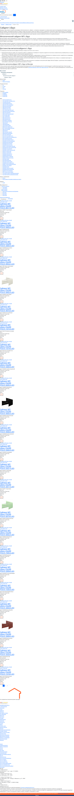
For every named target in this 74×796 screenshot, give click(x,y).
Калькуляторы (31, 22)
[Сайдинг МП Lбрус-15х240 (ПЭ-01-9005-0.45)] (6, 402)
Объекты (5, 22)
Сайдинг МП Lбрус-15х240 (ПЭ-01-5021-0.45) (7, 466)
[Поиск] (14, 15)
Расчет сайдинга (3, 760)
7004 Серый (5, 123)
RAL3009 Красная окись (8, 144)
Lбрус (4, 80)
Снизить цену (3, 6)
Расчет (1, 749)
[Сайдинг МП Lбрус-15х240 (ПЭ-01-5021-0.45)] (7, 461)
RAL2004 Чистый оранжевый (9, 141)
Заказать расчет (3, 7)
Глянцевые (5, 188)
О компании (21, 22)
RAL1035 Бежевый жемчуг (8, 139)
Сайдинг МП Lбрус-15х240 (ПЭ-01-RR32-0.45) (7, 262)
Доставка (2, 750)
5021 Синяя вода (6, 116)
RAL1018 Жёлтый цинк (7, 138)
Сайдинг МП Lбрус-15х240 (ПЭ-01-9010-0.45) (7, 308)
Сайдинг (4, 74)
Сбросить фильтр (5, 186)
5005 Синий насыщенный (8, 114)
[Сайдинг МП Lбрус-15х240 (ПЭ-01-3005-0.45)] (7, 239)
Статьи (1, 723)
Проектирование (3, 751)
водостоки (39, 67)
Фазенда (2, 740)
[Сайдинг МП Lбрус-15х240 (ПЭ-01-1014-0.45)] (7, 342)
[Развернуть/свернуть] (73, 72)
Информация (3, 719)
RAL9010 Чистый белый (7, 170)
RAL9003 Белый (6, 166)
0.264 (4, 182)
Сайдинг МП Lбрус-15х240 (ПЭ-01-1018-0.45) (7, 672)
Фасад (4, 178)
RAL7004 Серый (6, 159)
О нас (1, 709)
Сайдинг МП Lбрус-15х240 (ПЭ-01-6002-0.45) (7, 532)
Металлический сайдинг (9, 75)
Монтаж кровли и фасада (5, 754)
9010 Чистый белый (7, 134)
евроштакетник (45, 67)
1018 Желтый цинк (6, 102)
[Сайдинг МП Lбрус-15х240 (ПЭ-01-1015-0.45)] (7, 322)
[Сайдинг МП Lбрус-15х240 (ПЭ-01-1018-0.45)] (7, 667)
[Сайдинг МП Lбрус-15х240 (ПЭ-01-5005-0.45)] (7, 360)
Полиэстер (5, 96)
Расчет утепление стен (5, 764)
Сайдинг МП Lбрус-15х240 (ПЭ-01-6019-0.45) (7, 514)
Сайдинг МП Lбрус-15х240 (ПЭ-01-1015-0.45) (7, 327)
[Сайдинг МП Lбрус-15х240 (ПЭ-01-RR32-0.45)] (7, 257)
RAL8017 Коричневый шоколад (9, 164)
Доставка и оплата (4, 9)
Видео (1, 724)
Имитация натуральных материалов (10, 191)
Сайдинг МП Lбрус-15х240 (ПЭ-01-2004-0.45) (7, 569)
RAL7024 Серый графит (7, 161)
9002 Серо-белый (6, 129)
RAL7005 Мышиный (7, 160)
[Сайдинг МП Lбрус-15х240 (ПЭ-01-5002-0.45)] (7, 443)
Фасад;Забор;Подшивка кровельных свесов (12, 179)
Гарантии (2, 720)
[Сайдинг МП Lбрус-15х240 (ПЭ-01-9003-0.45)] (7, 220)
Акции (1, 744)
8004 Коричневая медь (7, 126)
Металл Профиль (6, 81)
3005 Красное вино (7, 107)
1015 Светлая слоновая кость (9, 101)
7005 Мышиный (6, 124)
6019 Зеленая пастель (7, 121)
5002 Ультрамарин (7, 112)
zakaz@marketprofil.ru (4, 705)
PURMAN (4, 93)
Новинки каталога (4, 745)
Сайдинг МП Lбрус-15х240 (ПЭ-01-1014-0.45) (7, 346)
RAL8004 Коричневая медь (8, 163)
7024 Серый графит (7, 125)
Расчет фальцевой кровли (5, 763)
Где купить (2, 767)
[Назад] (0, 72)
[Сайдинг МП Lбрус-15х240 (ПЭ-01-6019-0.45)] (6, 504)
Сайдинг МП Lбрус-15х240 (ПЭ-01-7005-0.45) (7, 551)
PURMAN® (5, 95)
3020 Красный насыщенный (8, 111)
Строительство (3, 753)
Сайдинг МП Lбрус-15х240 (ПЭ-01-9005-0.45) (7, 411)
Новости (8, 22)
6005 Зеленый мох (6, 119)
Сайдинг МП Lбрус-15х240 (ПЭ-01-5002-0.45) (7, 448)
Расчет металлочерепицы (5, 758)
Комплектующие (3, 738)
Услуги (1, 22)
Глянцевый (5, 190)
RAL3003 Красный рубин (8, 142)
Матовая (4, 192)
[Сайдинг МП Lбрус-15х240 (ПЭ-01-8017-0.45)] (7, 201)
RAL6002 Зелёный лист (7, 154)
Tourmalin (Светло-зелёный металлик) (11, 173)
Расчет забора (3, 759)
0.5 (3, 85)
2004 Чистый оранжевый (8, 104)
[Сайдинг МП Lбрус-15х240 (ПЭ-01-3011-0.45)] (7, 480)
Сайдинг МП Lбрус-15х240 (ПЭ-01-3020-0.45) (7, 652)
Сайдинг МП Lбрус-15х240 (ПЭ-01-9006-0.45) (7, 429)
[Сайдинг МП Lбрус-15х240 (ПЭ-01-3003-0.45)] (7, 601)
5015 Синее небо (6, 115)
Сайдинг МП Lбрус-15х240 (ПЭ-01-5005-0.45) (7, 365)
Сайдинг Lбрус (8, 77)
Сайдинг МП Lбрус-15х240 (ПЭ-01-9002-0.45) (7, 290)
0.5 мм (4, 86)
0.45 (3, 87)
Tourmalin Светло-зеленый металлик (10, 174)
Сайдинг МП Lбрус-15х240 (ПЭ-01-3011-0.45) (7, 484)
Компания (2, 708)
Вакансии (26, 22)
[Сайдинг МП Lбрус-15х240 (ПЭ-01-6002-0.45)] (7, 528)
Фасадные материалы (6, 72)
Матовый (5, 194)
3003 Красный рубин (7, 106)
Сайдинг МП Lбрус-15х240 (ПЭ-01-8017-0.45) (7, 205)
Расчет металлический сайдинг (6, 766)
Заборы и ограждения (4, 737)
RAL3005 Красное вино (7, 143)
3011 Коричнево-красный (8, 110)
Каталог (1, 728)
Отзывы (16, 22)
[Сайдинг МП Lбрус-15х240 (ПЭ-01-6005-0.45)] (7, 378)
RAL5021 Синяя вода (7, 152)
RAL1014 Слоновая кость (8, 135)
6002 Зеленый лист (7, 117)
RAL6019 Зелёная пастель (8, 157)
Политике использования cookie (63, 793)
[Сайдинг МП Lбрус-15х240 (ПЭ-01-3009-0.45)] (6, 624)
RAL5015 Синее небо (7, 151)
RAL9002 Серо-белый (7, 165)
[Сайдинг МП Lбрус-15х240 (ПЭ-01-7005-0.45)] (7, 546)
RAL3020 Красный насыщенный (9, 147)
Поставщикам (3, 714)
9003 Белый (5, 130)
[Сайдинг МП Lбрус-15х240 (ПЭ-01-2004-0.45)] (7, 564)
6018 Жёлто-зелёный (7, 120)
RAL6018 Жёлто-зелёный (8, 156)
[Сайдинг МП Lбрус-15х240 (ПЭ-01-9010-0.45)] (7, 304)
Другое (1, 755)
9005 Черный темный (7, 132)
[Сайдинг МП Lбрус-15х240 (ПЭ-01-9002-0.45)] (6, 280)
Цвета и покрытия (4, 746)
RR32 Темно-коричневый (8, 172)
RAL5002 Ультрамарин (7, 148)
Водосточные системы (5, 732)
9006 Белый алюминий (7, 133)
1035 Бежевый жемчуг (7, 103)
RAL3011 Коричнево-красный (9, 146)
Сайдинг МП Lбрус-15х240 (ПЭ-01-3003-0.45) (7, 606)
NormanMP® (5, 92)
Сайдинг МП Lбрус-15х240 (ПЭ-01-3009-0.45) (7, 634)
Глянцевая (5, 187)
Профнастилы (3, 733)
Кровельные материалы (5, 729)
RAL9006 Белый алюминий (8, 169)
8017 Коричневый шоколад (8, 128)
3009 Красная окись (7, 108)
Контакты (2, 2)
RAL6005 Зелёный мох (7, 155)
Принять (37, 795)
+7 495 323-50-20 (3, 16)
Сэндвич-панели (3, 731)
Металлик (5, 195)
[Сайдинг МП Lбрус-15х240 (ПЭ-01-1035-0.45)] (7, 583)
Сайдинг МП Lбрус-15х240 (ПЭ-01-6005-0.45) (7, 383)
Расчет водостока (4, 762)
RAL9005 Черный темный (8, 168)
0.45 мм (4, 89)
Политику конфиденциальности (27, 787)
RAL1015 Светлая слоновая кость (10, 137)
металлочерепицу (32, 67)
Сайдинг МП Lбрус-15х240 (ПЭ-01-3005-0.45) (7, 243)
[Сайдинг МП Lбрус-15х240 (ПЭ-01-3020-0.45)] (7, 648)
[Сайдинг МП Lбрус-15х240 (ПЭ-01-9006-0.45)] (7, 425)
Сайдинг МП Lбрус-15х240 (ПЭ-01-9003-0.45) (7, 225)
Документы (12, 22)
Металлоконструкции (4, 736)
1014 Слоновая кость (7, 99)
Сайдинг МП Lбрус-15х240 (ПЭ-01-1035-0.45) (7, 587)
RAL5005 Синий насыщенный (9, 150)
